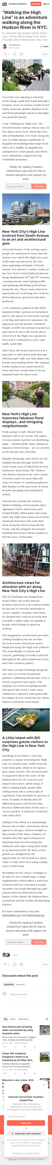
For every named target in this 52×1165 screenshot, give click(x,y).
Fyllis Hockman (21, 1070)
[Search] (47, 1019)
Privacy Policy (34, 1145)
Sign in (46, 4)
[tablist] (14, 984)
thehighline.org (11, 915)
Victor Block (14, 45)
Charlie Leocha (21, 1043)
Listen (46, 46)
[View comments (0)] (14, 54)
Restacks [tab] (21, 984)
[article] (26, 1036)
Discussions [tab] (23, 1019)
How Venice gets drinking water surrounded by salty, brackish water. (17, 1030)
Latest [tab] (13, 1019)
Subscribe (36, 4)
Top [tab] (5, 1019)
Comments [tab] (9, 984)
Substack (12, 1159)
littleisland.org (36, 915)
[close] (44, 1085)
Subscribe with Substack (28, 1133)
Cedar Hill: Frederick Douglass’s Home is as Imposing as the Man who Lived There (17, 1057)
